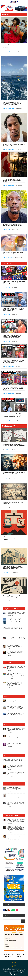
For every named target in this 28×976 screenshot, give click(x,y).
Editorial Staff (7, 229)
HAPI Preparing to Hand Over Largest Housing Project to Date (13, 253)
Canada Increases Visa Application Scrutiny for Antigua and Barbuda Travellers (12, 180)
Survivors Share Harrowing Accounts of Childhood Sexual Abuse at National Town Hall (13, 46)
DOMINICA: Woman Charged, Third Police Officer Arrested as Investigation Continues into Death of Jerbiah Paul (15, 675)
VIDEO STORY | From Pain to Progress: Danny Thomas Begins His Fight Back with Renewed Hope (13, 361)
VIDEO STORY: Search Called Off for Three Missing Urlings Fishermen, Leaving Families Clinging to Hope (12, 415)
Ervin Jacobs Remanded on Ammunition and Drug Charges (14, 145)
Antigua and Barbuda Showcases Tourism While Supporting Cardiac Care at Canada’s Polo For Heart (15, 707)
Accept (4, 973)
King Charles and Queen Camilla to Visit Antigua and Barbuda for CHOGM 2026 (12, 627)
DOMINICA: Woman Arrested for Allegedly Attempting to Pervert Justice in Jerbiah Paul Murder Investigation (15, 683)
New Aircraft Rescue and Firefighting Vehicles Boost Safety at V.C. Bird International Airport (16, 639)
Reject (9, 973)
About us (14, 962)
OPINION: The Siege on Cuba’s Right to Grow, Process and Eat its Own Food (15, 774)
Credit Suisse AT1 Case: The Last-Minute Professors (13, 502)
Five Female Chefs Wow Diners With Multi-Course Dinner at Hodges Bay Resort (15, 803)
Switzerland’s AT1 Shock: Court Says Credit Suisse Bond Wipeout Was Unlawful (12, 538)
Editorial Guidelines (14, 961)
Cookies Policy (13, 966)
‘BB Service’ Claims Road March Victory (14, 744)
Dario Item (6, 449)
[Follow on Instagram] (17, 910)
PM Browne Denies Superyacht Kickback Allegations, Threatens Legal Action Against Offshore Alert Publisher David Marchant (15, 837)
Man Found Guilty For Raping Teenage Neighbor (14, 700)
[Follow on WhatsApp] (12, 910)
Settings (14, 973)
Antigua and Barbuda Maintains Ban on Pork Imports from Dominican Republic (16, 667)
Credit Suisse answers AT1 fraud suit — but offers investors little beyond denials (14, 444)
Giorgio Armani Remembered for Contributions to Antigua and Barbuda (15, 737)
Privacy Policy (14, 965)
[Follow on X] (6, 910)
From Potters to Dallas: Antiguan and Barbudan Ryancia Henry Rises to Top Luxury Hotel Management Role (16, 796)
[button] (2, 1)
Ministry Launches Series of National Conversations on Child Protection (16, 613)
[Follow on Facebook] (4, 910)
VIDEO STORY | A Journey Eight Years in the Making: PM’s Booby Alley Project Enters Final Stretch (13, 309)
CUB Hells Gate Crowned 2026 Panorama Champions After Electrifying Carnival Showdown (14, 788)
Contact (14, 964)
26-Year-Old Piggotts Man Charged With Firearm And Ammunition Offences (13, 225)
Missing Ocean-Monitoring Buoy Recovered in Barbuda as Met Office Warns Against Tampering (12, 103)
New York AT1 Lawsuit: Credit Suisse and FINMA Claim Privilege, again (14, 596)
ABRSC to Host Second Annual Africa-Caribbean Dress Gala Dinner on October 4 (16, 729)
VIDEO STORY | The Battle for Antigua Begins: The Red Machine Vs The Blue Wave (13, 388)
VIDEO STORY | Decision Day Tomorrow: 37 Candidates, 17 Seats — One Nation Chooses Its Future (14, 283)
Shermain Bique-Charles (9, 51)
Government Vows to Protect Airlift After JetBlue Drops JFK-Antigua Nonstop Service (15, 714)
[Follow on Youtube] (9, 910)
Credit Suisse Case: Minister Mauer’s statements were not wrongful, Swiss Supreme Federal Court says (13, 567)
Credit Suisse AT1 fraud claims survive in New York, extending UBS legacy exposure (14, 474)
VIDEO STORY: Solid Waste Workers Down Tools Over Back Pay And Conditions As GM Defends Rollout (12, 336)
